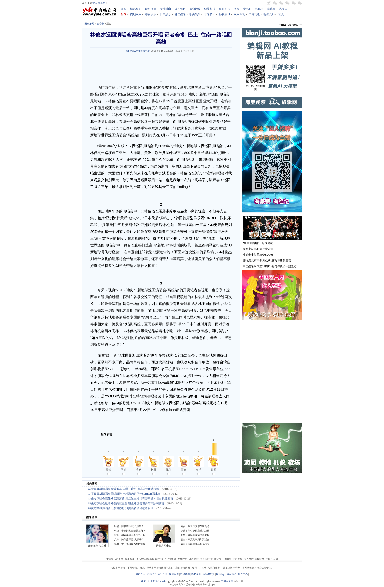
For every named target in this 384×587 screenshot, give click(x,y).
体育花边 (254, 14)
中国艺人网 (272, 559)
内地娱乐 (135, 14)
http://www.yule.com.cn (138, 50)
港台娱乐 (150, 14)
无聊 (168, 469)
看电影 (247, 8)
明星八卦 (269, 14)
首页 (124, 8)
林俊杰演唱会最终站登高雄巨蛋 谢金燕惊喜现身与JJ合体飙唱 (126, 503)
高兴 (183, 469)
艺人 (281, 14)
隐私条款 (196, 574)
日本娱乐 (165, 14)
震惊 (108, 469)
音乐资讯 (209, 14)
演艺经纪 (135, 8)
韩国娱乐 (180, 14)
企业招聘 (162, 574)
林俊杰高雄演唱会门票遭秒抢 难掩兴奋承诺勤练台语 (120, 508)
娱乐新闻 (129, 559)
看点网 (247, 559)
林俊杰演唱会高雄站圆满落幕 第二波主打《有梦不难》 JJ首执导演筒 (130, 498)
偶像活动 (195, 8)
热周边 (283, 8)
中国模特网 (258, 559)
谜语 (191, 559)
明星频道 (209, 8)
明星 (174, 559)
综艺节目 (180, 8)
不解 (123, 469)
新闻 (124, 14)
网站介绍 (140, 574)
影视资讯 (224, 14)
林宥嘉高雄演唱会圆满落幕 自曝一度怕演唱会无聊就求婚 (123, 489)
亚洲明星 (237, 559)
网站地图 (231, 574)
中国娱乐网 (98, 2)
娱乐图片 (224, 8)
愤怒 (138, 469)
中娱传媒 (185, 574)
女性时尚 (165, 8)
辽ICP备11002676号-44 (153, 581)
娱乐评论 (239, 14)
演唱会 (271, 8)
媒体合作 (174, 574)
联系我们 (151, 574)
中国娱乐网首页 (114, 559)
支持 (198, 469)
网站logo (220, 574)
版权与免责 (209, 574)
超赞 (213, 469)
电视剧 (259, 8)
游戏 (236, 8)
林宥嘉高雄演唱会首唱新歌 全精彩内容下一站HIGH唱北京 (124, 493)
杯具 (153, 469)
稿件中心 (243, 574)
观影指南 (150, 8)
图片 (167, 559)
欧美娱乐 (195, 14)
